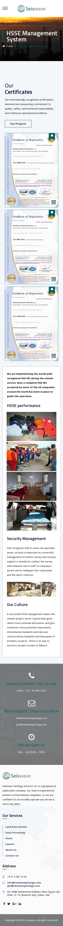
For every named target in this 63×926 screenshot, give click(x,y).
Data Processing (15, 832)
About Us (10, 849)
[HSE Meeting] (31, 442)
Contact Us (12, 855)
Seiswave (31, 920)
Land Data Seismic (16, 826)
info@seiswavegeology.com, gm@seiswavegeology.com (24, 884)
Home (9, 46)
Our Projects (18, 123)
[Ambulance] (31, 501)
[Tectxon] (31, 8)
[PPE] (31, 412)
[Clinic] (31, 472)
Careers (10, 844)
